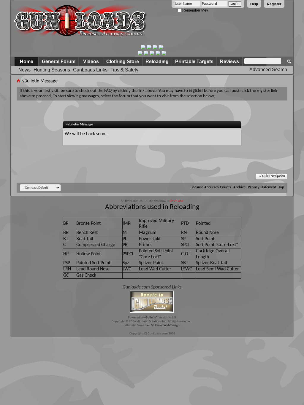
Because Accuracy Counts (211, 187)
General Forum (58, 61)
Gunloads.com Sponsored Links (152, 287)
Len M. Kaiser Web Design (162, 325)
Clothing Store (122, 61)
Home (26, 61)
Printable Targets (194, 61)
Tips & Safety (124, 69)
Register (274, 4)
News (24, 69)
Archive (239, 187)
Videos (91, 61)
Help (254, 4)
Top (281, 187)
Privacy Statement (262, 187)
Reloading (157, 61)
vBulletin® (151, 317)
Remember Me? (194, 10)
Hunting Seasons (52, 69)
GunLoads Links (90, 69)
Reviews (229, 61)
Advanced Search (268, 69)
